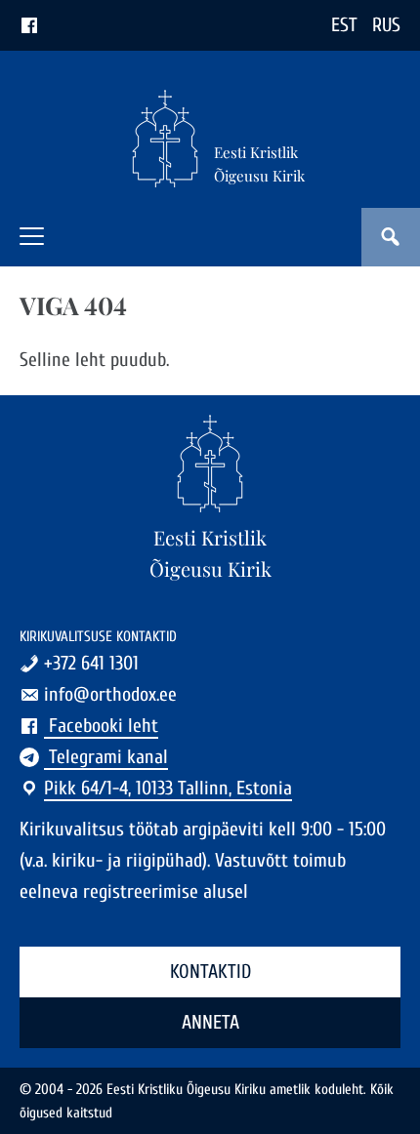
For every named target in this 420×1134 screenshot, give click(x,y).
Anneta (210, 1022)
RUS (386, 25)
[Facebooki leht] (29, 25)
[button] (32, 236)
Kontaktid (210, 971)
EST (344, 25)
